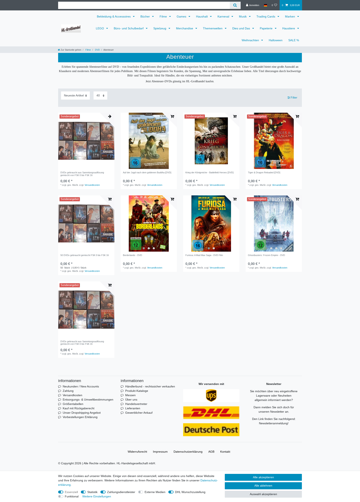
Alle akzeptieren (263, 477)
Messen (130, 395)
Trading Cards (266, 16)
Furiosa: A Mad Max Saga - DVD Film (204, 255)
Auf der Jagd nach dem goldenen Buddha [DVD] (147, 172)
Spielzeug (160, 28)
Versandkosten (92, 185)
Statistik (92, 492)
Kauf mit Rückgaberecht (78, 408)
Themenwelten (213, 28)
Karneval (224, 16)
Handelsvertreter (136, 404)
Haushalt (202, 16)
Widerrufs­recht (137, 451)
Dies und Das (241, 28)
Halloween (275, 40)
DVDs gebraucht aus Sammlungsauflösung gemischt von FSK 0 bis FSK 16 (82, 173)
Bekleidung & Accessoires (114, 16)
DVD (97, 50)
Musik (243, 16)
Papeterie (266, 28)
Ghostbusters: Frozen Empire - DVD (266, 255)
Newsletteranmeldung (273, 423)
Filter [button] (294, 97)
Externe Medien (155, 492)
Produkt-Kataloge (136, 390)
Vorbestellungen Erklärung (80, 417)
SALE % (293, 40)
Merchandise (185, 28)
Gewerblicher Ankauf (138, 412)
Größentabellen (73, 404)
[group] (149, 223)
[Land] (265, 5)
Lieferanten (132, 408)
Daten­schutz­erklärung (188, 451)
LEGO (100, 28)
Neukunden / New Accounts (81, 386)
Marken (290, 16)
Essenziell (71, 492)
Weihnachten (251, 40)
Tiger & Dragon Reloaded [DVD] (264, 172)
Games (182, 16)
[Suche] (235, 5)
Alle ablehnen (263, 485)
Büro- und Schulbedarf (129, 28)
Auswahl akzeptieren (263, 494)
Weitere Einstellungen (96, 496)
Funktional (72, 496)
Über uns (131, 399)
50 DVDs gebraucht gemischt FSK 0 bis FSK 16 (84, 255)
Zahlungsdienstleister (121, 492)
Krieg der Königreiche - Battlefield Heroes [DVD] (209, 172)
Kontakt (225, 451)
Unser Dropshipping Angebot (82, 412)
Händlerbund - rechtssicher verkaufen (150, 386)
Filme (164, 16)
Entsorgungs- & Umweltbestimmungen (88, 399)
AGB (211, 451)
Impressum (160, 451)
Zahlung (68, 390)
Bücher (145, 16)
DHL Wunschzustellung (190, 492)
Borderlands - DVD (132, 255)
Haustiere (289, 28)
